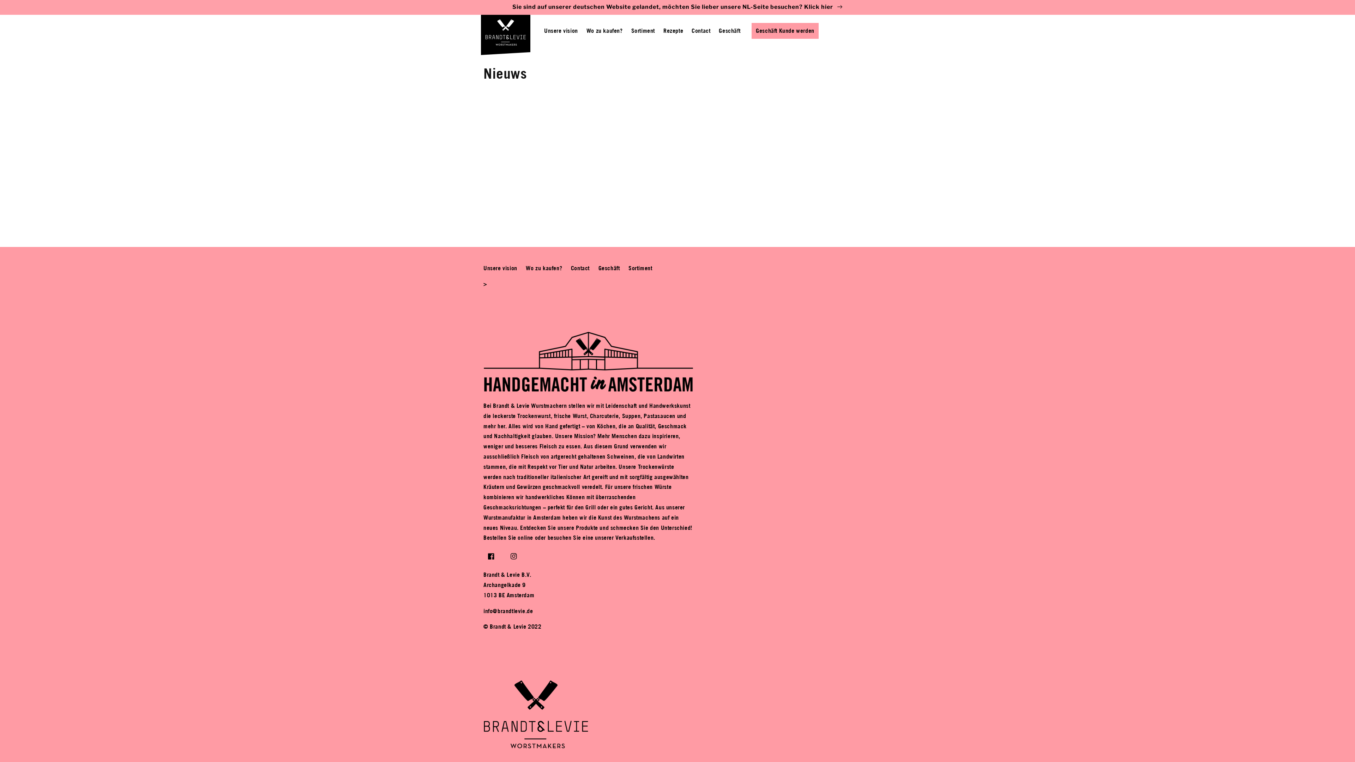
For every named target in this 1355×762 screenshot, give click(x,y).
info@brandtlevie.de (508, 611)
